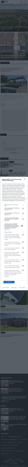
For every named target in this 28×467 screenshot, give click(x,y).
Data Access (14, 287)
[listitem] (14, 205)
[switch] (22, 208)
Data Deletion (6, 287)
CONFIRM (9, 282)
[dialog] (14, 233)
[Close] (25, 179)
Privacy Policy (22, 287)
